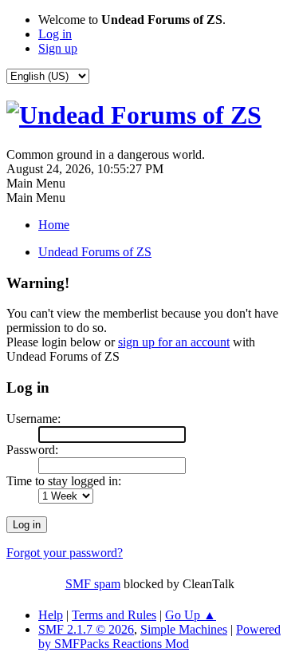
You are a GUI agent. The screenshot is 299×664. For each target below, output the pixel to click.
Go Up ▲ (190, 615)
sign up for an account (174, 342)
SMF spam (92, 584)
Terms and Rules (114, 615)
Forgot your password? (64, 552)
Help (50, 615)
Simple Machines (183, 629)
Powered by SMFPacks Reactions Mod (159, 636)
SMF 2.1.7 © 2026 (86, 629)
